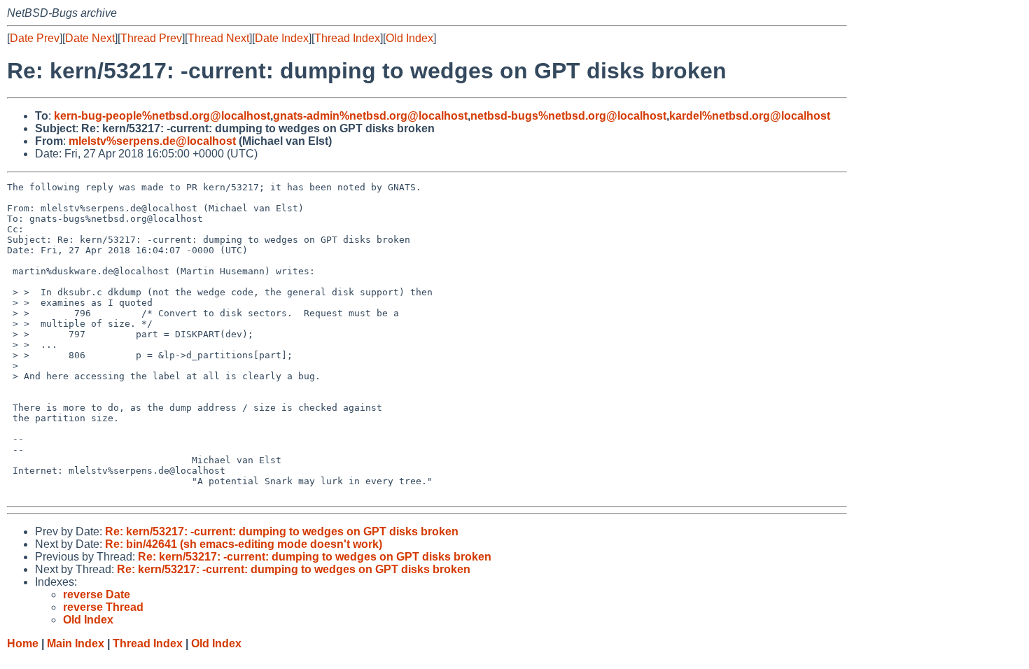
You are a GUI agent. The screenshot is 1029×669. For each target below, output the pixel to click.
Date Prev (34, 38)
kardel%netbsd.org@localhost (749, 116)
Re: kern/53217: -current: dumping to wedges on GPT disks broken (281, 531)
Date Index (282, 38)
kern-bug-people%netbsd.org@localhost (162, 116)
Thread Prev (151, 38)
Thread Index (347, 38)
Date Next (90, 38)
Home (22, 643)
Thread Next (218, 38)
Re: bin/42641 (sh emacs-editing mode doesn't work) (243, 544)
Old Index (409, 38)
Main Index (75, 643)
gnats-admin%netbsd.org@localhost (370, 116)
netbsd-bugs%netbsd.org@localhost (568, 116)
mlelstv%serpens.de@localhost (152, 141)
